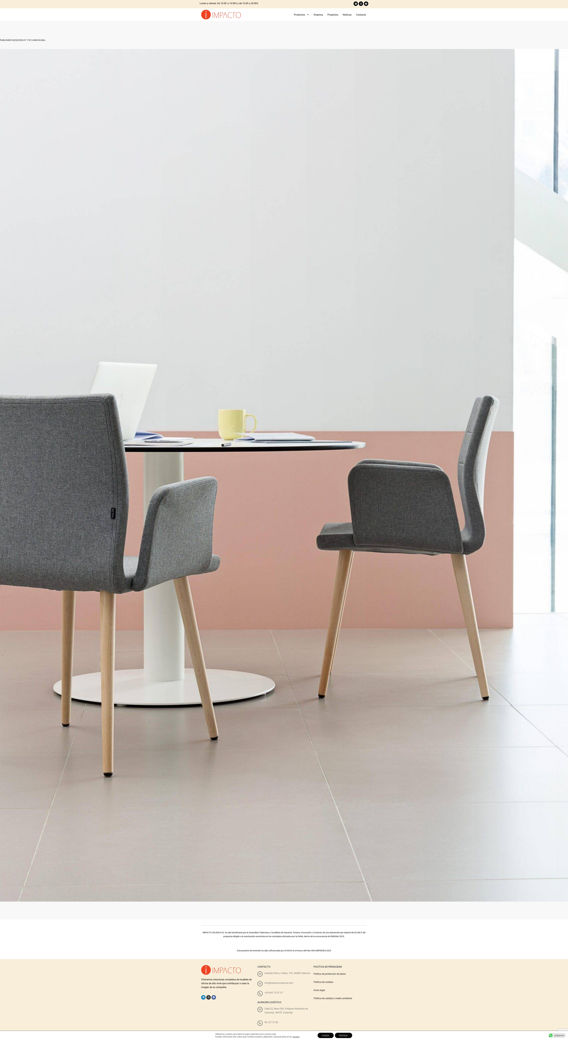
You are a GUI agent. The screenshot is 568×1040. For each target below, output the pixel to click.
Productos (299, 14)
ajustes (296, 1037)
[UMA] (284, 475)
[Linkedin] (356, 3)
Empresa (318, 14)
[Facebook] (366, 3)
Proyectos (332, 14)
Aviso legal (319, 990)
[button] (302, 14)
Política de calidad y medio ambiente (333, 998)
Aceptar (325, 1035)
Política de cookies (323, 982)
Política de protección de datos (330, 973)
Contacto (361, 14)
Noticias (347, 14)
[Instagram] (361, 3)
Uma (42, 40)
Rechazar (343, 1035)
